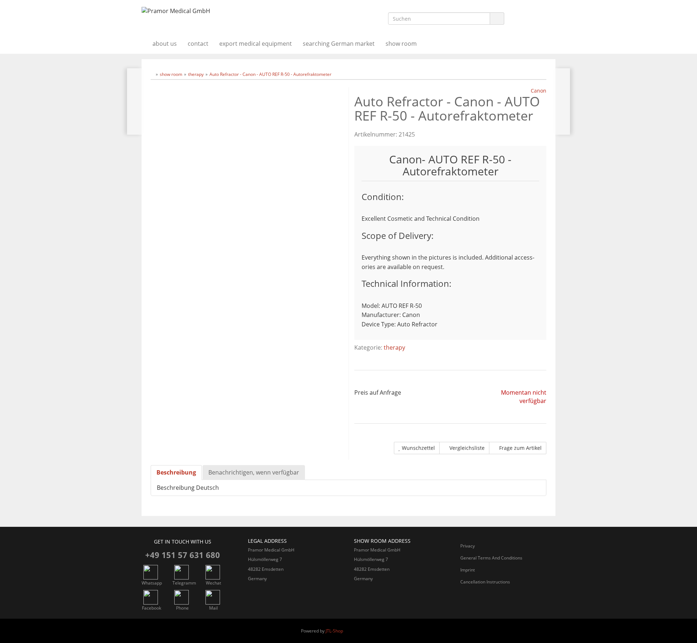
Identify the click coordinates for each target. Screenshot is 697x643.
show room (401, 44)
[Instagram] (532, 18)
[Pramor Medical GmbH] (207, 11)
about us (164, 44)
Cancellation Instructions (485, 582)
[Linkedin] (517, 18)
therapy (394, 347)
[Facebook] (547, 18)
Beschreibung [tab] (176, 472)
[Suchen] (497, 18)
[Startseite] (152, 74)
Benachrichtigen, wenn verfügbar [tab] (253, 472)
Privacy (467, 546)
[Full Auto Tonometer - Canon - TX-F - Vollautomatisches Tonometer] (134, 101)
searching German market (339, 44)
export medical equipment (255, 44)
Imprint (467, 570)
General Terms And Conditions (491, 558)
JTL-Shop (334, 631)
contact (198, 44)
